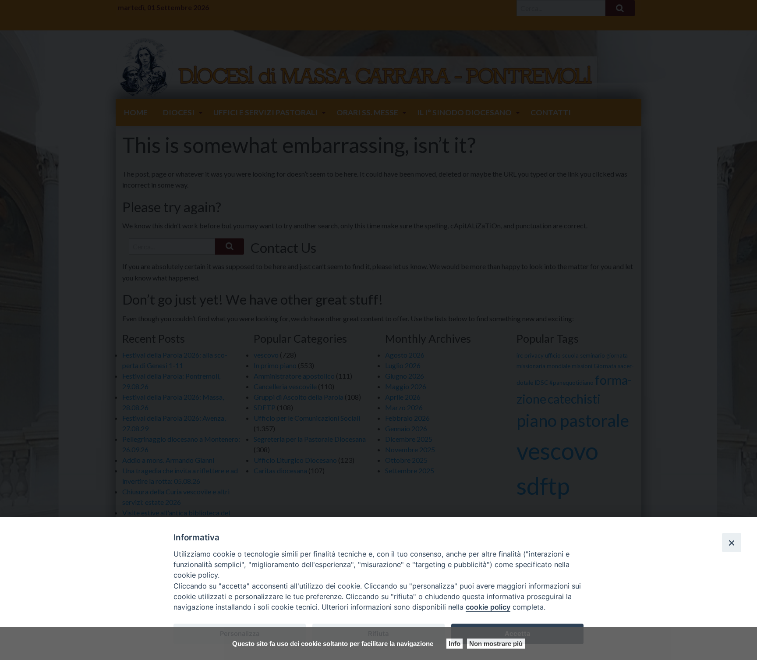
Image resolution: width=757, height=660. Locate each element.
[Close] (731, 542)
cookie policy (488, 607)
